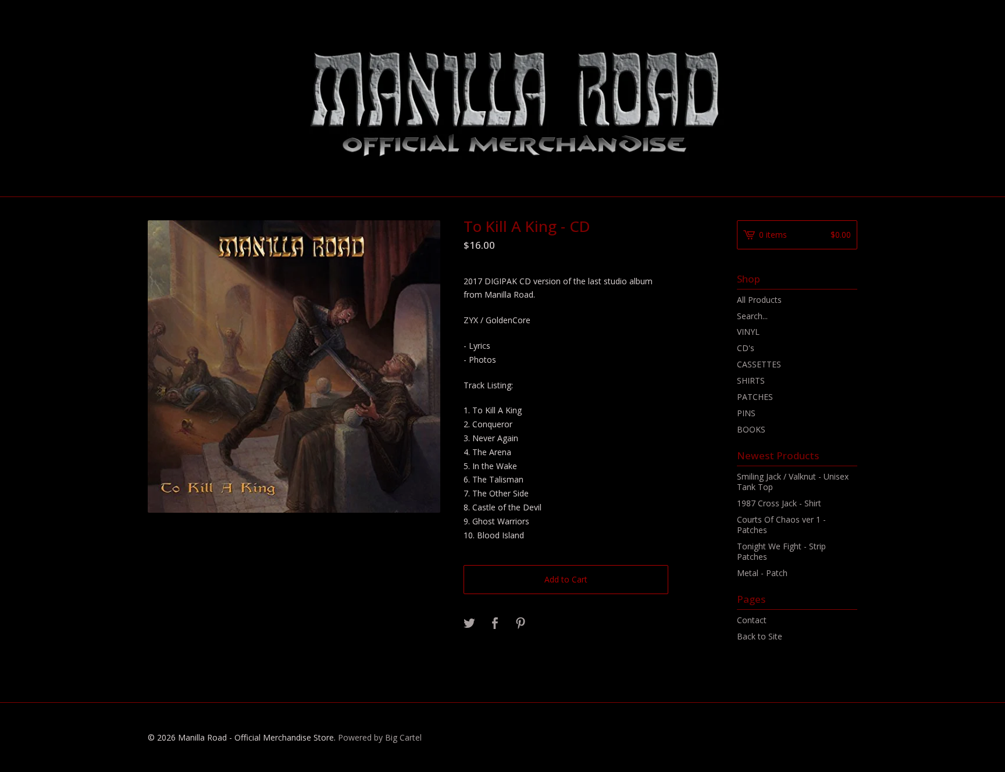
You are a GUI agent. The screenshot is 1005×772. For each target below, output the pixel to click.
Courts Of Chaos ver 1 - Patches (781, 524)
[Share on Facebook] (495, 623)
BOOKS (751, 429)
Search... (752, 316)
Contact (752, 620)
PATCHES (755, 396)
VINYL (748, 331)
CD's (745, 347)
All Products (759, 299)
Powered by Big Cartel (380, 737)
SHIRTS (751, 380)
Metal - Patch (762, 572)
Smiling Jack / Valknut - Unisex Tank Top (793, 481)
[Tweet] (469, 623)
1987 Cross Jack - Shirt (779, 503)
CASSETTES (759, 364)
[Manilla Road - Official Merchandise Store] (502, 97)
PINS (746, 413)
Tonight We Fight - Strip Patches (781, 551)
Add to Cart (565, 579)
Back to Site (759, 636)
